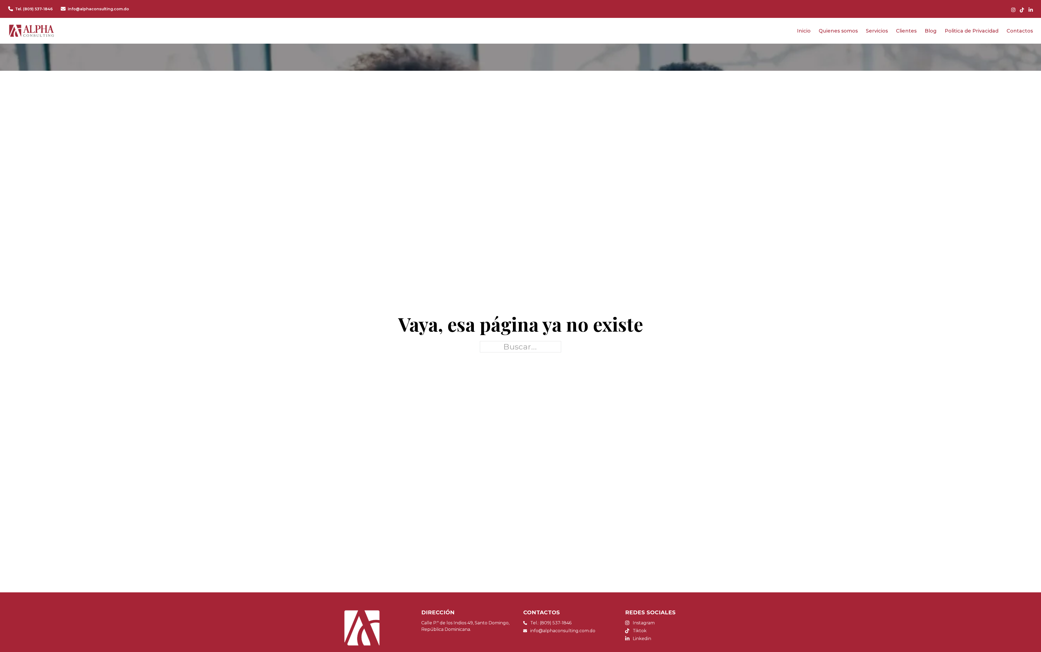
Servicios (877, 31)
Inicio (804, 31)
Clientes (906, 31)
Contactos (1020, 31)
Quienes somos (838, 31)
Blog (931, 31)
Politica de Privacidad (971, 31)
